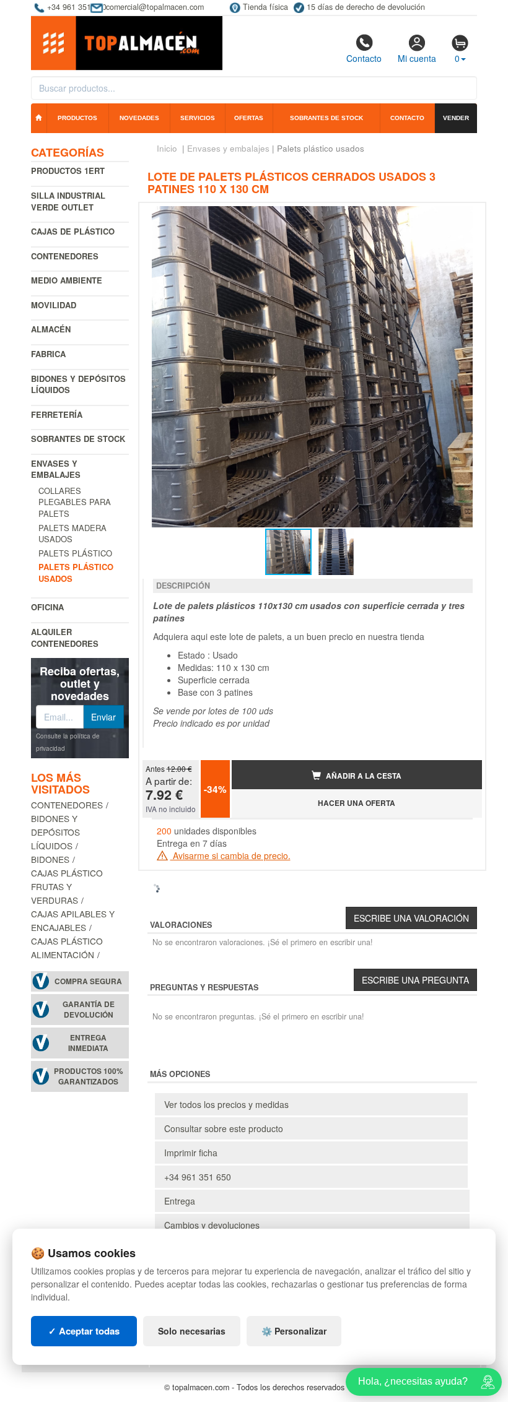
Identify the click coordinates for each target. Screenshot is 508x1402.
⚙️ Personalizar (293, 1331)
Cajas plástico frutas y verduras (67, 886)
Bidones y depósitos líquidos (78, 384)
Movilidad (53, 305)
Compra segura (88, 981)
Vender (456, 118)
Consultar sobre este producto (223, 1128)
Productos (77, 118)
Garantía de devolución (89, 1009)
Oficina (47, 607)
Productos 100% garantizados (88, 1076)
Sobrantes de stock (326, 118)
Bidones (50, 859)
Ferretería (56, 414)
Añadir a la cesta (362, 776)
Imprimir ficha (190, 1152)
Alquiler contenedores (65, 637)
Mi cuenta (417, 58)
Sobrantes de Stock (78, 438)
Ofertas (248, 118)
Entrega (179, 1201)
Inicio (167, 148)
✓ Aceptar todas (84, 1331)
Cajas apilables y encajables (73, 920)
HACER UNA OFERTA (356, 803)
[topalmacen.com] (126, 42)
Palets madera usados (72, 533)
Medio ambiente (66, 280)
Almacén (51, 329)
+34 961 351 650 (197, 1176)
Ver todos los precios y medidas (226, 1104)
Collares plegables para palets (74, 502)
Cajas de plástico (73, 231)
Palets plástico (75, 553)
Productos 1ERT (68, 170)
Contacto (364, 58)
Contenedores (65, 256)
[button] (461, 217)
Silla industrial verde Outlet (68, 201)
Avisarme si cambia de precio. (230, 855)
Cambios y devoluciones (212, 1225)
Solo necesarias (192, 1331)
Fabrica (48, 354)
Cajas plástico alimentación (67, 948)
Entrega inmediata (88, 1043)
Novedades (139, 118)
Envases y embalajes (56, 469)
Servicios (197, 118)
